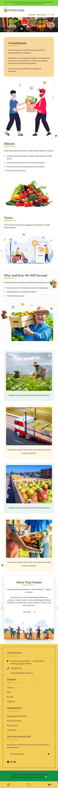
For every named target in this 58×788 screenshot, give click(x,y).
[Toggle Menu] (52, 9)
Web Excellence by (35, 777)
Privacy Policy (12, 725)
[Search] (53, 15)
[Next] (56, 608)
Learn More (27, 612)
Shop (9, 692)
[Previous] (2, 608)
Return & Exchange (14, 721)
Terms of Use (12, 730)
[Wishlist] (29, 784)
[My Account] (8, 784)
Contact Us (11, 701)
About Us (10, 688)
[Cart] (49, 784)
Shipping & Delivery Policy (17, 716)
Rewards (10, 697)
